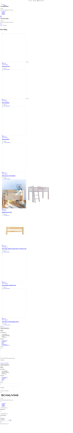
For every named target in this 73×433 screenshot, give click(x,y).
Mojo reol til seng (6, 66)
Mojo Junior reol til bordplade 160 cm (10, 321)
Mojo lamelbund (5, 102)
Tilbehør (3, 14)
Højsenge (3, 12)
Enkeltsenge (3, 13)
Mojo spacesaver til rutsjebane (8, 175)
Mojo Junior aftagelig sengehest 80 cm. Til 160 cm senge (14, 248)
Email (1, 366)
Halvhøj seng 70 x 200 (6, 212)
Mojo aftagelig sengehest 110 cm (9, 285)
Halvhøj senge (4, 11)
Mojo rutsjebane (5, 139)
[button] (3, 4)
